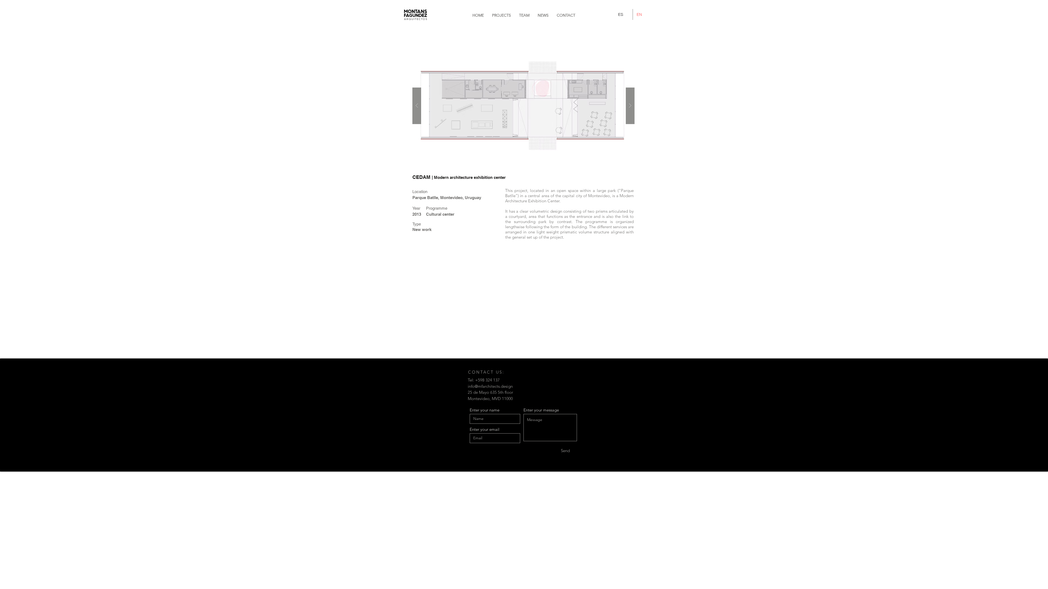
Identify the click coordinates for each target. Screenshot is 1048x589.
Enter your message (541, 410)
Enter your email (484, 429)
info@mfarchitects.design (490, 386)
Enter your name (484, 410)
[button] (566, 15)
